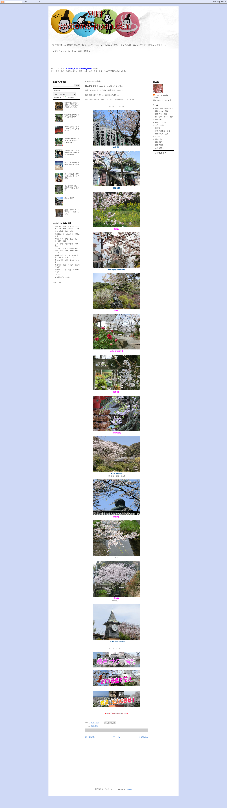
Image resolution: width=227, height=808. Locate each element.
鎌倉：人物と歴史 (161, 111)
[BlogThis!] (108, 723)
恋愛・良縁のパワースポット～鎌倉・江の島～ (71, 212)
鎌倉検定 (158, 142)
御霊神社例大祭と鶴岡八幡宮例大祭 (71, 116)
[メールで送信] (105, 723)
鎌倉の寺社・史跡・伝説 (64, 231)
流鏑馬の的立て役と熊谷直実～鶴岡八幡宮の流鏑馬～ (71, 152)
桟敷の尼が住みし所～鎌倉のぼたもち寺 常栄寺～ (71, 129)
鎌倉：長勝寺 (69, 198)
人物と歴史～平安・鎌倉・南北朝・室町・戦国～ (66, 240)
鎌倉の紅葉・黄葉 (161, 134)
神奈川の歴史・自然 (62, 277)
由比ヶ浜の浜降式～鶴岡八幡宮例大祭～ (71, 163)
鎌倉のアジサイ (161, 122)
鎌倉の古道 (159, 145)
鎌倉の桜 (94, 726)
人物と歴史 (159, 148)
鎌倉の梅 (158, 139)
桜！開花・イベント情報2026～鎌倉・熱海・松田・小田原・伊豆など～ (67, 251)
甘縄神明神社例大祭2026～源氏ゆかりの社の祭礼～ (71, 140)
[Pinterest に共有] (114, 723)
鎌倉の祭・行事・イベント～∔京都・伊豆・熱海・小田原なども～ (67, 228)
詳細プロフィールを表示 (162, 100)
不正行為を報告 (159, 153)
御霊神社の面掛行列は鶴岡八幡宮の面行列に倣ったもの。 (71, 105)
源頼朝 (157, 128)
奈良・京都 (159, 125)
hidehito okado (161, 95)
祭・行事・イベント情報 (164, 117)
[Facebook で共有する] (112, 723)
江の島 (57, 275)
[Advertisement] (113, 764)
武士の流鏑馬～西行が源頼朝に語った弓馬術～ (71, 176)
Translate (70, 97)
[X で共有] (110, 723)
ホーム (116, 737)
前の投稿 (143, 737)
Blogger (129, 789)
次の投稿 (90, 737)
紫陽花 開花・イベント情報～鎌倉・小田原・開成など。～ (66, 256)
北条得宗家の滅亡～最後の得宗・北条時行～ (71, 188)
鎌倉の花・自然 (161, 114)
